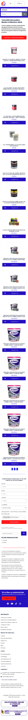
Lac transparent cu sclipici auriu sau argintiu (14, 145)
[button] (10, 3)
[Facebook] (8, 603)
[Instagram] (20, 603)
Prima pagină (4, 527)
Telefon (3, 497)
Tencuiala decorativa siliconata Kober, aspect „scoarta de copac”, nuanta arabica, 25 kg (14, 459)
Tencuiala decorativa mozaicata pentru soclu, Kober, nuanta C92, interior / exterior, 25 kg (14, 288)
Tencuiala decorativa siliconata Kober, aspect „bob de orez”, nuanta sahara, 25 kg (14, 430)
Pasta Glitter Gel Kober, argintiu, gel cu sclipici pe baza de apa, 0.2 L (14, 173)
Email (3, 490)
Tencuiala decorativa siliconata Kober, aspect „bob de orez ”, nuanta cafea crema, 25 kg (14, 345)
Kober (4, 542)
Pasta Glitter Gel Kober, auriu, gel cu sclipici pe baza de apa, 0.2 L (14, 202)
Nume (3, 483)
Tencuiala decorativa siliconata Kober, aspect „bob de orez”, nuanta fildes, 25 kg (14, 402)
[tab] (14, 9)
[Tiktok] (16, 603)
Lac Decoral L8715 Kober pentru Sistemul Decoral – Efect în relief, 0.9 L (14, 117)
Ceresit (5, 540)
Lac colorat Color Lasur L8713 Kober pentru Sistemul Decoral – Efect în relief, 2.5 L (14, 89)
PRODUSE (4, 10)
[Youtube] (12, 603)
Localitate (4, 504)
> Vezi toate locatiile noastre (9, 679)
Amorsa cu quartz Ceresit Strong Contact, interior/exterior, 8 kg (14, 60)
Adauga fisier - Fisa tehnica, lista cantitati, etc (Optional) (13, 513)
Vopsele (9, 528)
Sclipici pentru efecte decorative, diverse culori (14, 230)
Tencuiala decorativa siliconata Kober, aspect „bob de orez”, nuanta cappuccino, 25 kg (14, 373)
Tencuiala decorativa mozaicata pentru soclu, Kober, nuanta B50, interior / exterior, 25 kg (14, 260)
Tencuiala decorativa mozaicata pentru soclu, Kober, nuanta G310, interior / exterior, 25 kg (14, 317)
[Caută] (24, 14)
